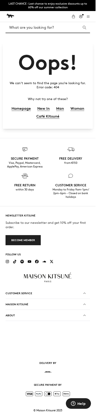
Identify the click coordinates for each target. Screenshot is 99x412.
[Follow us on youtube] (29, 261)
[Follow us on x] (51, 261)
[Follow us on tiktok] (15, 261)
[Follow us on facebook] (37, 261)
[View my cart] (73, 16)
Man (60, 108)
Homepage (21, 108)
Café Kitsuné (47, 116)
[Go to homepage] (37, 15)
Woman (77, 108)
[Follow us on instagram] (7, 261)
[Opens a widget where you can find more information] (78, 404)
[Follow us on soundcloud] (44, 261)
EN (51, 348)
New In (43, 108)
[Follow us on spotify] (22, 261)
